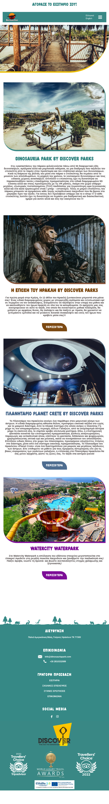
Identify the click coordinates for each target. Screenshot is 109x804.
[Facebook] (52, 717)
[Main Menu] (100, 17)
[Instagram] (57, 717)
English (89, 18)
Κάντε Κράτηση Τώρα (9, 802)
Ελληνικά (90, 15)
